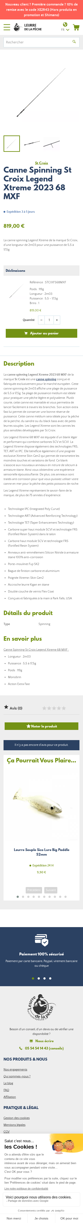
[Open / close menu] (7, 27)
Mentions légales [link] (14, 1125)
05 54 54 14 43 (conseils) (44, 1048)
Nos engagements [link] (15, 1069)
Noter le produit (41, 726)
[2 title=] (48, 708)
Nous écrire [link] (44, 1041)
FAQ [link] (6, 1090)
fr (62, 30)
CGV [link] (7, 1132)
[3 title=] (53, 708)
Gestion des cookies (17, 1118)
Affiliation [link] (10, 1097)
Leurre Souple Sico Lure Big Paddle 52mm (41, 823)
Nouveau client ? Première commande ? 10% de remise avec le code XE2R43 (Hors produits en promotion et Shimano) (41, 9)
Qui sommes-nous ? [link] (17, 1076)
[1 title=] (44, 708)
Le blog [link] (8, 1083)
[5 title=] (63, 708)
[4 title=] (58, 708)
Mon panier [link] (76, 27)
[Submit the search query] (74, 42)
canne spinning (46, 379)
